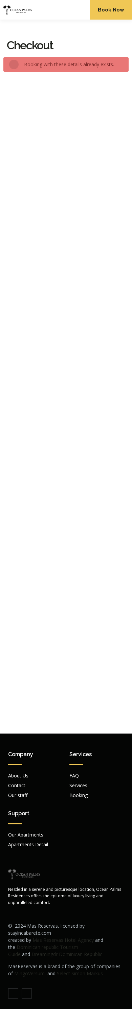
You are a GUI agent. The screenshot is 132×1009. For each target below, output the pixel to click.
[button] (80, 10)
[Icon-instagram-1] (27, 993)
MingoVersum (29, 973)
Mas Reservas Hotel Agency (63, 940)
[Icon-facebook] (13, 993)
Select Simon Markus (80, 973)
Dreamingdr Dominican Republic (66, 954)
